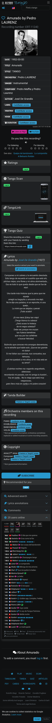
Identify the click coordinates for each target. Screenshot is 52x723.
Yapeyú (25, 580)
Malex (14, 545)
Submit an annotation (27, 269)
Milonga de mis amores (28, 567)
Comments (14, 510)
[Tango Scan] (18, 567)
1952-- (14, 59)
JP (34, 524)
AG (6, 529)
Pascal (15, 548)
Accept (37, 719)
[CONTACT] (29, 688)
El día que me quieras (29, 535)
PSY (7, 684)
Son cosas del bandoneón (30, 545)
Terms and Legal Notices (26, 704)
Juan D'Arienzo (31, 700)
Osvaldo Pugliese (39, 693)
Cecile (13, 608)
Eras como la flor (27, 538)
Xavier (14, 614)
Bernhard (15, 580)
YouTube (35, 132)
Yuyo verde (23, 608)
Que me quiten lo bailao (27, 570)
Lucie (13, 627)
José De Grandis (19, 98)
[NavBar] (48, 2)
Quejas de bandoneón (23, 153)
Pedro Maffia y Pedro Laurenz (22, 91)
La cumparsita (40, 153)
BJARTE (15, 557)
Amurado (13, 65)
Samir (13, 598)
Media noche (24, 614)
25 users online (16, 517)
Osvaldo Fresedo (18, 697)
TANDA (23, 679)
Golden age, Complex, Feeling (30, 598)
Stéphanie (15, 589)
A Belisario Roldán (26, 156)
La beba (20, 576)
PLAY (19, 674)
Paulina (14, 535)
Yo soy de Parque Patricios (29, 611)
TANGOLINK (10, 679)
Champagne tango (29, 557)
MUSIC (29, 674)
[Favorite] (4, 18)
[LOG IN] (3, 8)
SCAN (38, 674)
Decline (46, 719)
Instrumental (16, 83)
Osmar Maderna (33, 697)
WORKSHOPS (29, 684)
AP (23, 524)
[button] (13, 8)
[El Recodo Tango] (12, 673)
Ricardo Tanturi (25, 693)
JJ (12, 529)
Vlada (13, 567)
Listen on (20, 132)
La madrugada (24, 627)
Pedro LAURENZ (20, 77)
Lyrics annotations (18, 503)
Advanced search (17, 496)
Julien (15, 554)
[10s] (26, 142)
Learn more (16, 714)
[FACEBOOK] (40, 683)
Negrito (24, 548)
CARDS (16, 684)
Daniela (14, 538)
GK (17, 529)
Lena (13, 564)
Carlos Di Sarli (44, 700)
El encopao (25, 586)
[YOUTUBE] (23, 688)
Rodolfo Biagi (11, 693)
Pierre (13, 595)
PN (12, 524)
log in (40, 658)
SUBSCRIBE (27, 475)
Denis (13, 611)
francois (14, 586)
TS (29, 524)
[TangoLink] (17, 570)
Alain (13, 583)
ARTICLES (42, 679)
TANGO (13, 71)
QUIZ (32, 679)
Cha (12, 570)
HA (39, 524)
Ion (12, 576)
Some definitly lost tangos (13, 700)
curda (17, 378)
